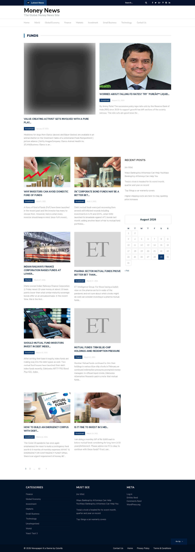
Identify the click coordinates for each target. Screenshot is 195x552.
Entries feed (132, 497)
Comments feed (134, 501)
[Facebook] (152, 3)
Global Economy (52, 22)
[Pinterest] (162, 3)
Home (26, 22)
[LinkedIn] (169, 3)
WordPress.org (133, 504)
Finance (67, 22)
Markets (79, 22)
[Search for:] (133, 3)
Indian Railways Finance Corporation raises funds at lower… (42, 270)
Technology (126, 22)
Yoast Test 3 (32, 533)
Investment (93, 22)
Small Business (109, 22)
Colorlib (59, 548)
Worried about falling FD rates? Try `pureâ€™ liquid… (134, 94)
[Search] (146, 3)
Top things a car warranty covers (140, 190)
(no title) (129, 167)
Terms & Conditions (162, 548)
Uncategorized (32, 523)
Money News (42, 10)
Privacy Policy (143, 548)
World (37, 22)
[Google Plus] (159, 3)
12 (39, 468)
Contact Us (141, 22)
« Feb (127, 270)
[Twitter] (155, 3)
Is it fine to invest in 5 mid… (91, 427)
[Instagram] (166, 3)
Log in (129, 494)
